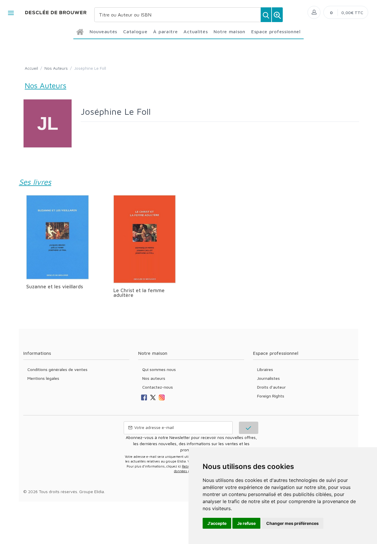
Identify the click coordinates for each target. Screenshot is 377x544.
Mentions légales (43, 378)
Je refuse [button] (246, 523)
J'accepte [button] (216, 523)
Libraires (265, 369)
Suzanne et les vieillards (54, 287)
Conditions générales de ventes (57, 369)
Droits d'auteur (271, 387)
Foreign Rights (270, 395)
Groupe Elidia (91, 491)
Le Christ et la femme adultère (139, 292)
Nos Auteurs (56, 68)
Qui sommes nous (159, 369)
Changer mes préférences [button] (292, 523)
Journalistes (268, 378)
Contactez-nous (157, 387)
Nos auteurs (153, 378)
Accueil (31, 68)
